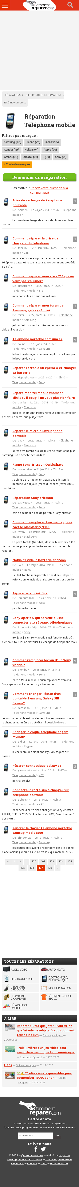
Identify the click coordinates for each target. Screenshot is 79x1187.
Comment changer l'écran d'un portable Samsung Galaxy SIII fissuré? (36, 698)
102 (52, 861)
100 (34, 861)
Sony (42, 382)
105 (23, 868)
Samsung (30, 320)
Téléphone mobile (24, 290)
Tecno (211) (33, 142)
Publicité (32, 1164)
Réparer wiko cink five (29, 593)
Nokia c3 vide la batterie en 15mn (39, 560)
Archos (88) (11, 157)
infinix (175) (52, 142)
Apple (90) (50, 150)
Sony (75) (60, 157)
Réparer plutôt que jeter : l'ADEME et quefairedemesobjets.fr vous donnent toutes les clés (46, 1030)
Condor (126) (11, 150)
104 (70, 861)
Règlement (17, 1164)
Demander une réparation (39, 177)
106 (32, 868)
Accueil (39, 5)
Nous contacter (59, 1164)
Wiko (42, 603)
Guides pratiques (53, 1035)
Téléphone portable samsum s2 (37, 339)
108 (50, 868)
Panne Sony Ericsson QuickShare (37, 464)
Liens (8, 1065)
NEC (41, 775)
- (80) (46, 157)
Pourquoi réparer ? (31, 1057)
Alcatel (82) (30, 157)
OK (57, 1136)
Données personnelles (59, 1160)
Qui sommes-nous (32, 1155)
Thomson (30, 407)
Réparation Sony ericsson (32, 498)
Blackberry (30, 536)
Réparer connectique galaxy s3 (36, 765)
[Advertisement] (39, 50)
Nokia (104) (31, 150)
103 (61, 861)
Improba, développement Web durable (38, 1157)
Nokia (27, 569)
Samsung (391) (12, 142)
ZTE (26, 253)
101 (43, 861)
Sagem (28, 746)
